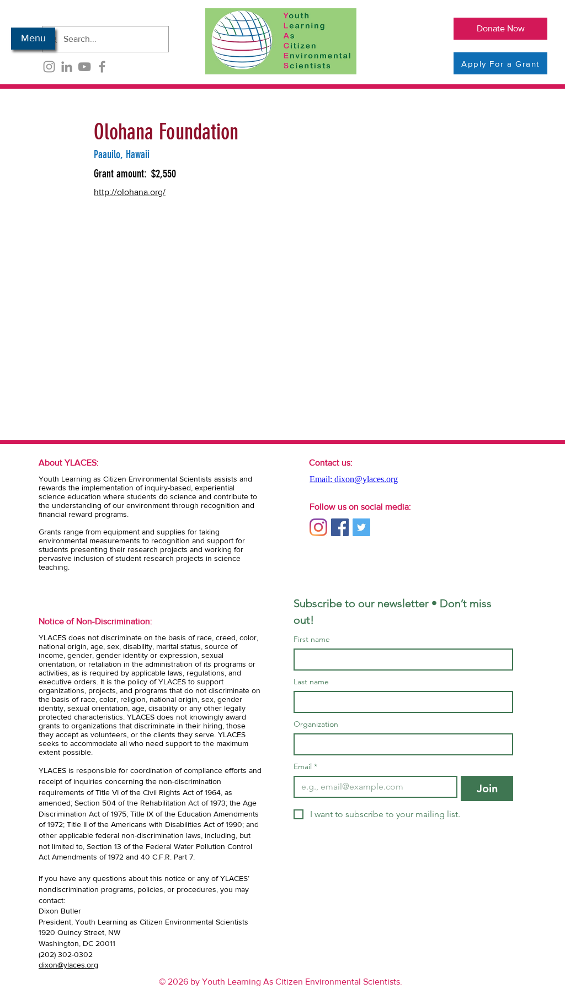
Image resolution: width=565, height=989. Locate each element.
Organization (316, 724)
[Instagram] (49, 66)
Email (305, 766)
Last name (311, 682)
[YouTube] (84, 66)
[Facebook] (102, 66)
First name (312, 639)
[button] (33, 39)
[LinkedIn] (66, 66)
